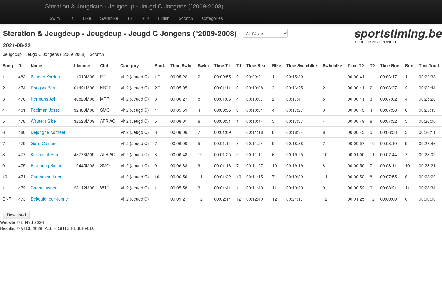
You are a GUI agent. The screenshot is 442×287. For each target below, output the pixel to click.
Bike (87, 18)
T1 (71, 18)
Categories (212, 18)
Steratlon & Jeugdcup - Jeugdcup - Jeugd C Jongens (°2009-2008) (134, 6)
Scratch (186, 18)
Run (145, 18)
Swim (55, 18)
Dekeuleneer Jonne (49, 199)
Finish (164, 18)
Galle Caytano (44, 143)
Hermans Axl (43, 99)
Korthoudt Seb (44, 154)
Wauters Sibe (43, 121)
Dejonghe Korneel (48, 132)
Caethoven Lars (46, 177)
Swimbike (109, 18)
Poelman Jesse (45, 110)
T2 (129, 18)
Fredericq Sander (47, 165)
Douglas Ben (43, 88)
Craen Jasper (44, 188)
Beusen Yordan (45, 77)
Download (16, 215)
